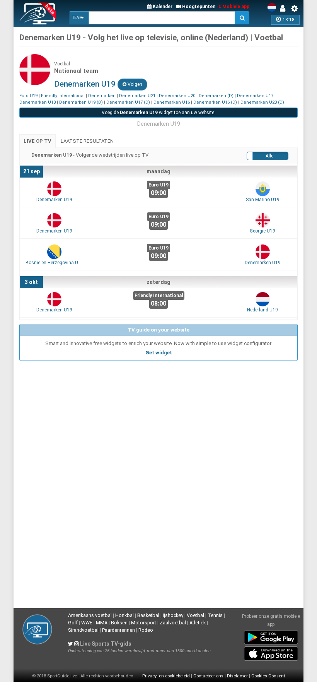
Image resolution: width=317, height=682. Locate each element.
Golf (73, 623)
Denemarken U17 (255, 95)
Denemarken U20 (177, 95)
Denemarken (102, 95)
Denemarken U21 (137, 95)
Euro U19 (28, 95)
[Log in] (284, 8)
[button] (79, 17)
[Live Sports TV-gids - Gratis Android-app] (271, 636)
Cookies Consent (268, 676)
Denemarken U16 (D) (215, 102)
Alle (269, 156)
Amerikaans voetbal (90, 615)
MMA (101, 623)
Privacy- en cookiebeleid (166, 676)
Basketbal (148, 615)
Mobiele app (235, 6)
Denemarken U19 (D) (81, 102)
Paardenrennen (118, 630)
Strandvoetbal (83, 630)
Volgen (134, 84)
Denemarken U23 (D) (262, 102)
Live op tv (37, 141)
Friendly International (63, 95)
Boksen (119, 623)
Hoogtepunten (198, 6)
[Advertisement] (158, 418)
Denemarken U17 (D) (128, 102)
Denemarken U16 (171, 102)
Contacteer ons (208, 676)
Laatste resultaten (87, 141)
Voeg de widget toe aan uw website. (158, 112)
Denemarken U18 (37, 102)
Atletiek (197, 623)
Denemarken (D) (216, 95)
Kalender (162, 6)
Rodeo (145, 630)
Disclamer (237, 676)
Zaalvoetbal (173, 623)
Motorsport (143, 623)
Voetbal (195, 615)
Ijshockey (173, 615)
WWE (86, 623)
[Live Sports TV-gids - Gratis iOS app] (271, 652)
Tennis (215, 615)
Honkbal (124, 615)
